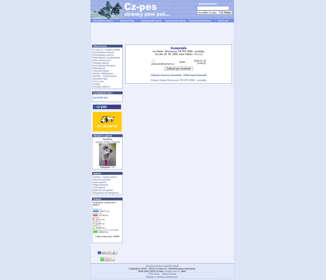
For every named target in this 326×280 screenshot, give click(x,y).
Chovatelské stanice (103, 21)
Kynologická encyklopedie (106, 57)
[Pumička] (107, 165)
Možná (96, 217)
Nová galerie (99, 182)
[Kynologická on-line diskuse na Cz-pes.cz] (107, 107)
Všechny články (101, 71)
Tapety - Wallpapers (103, 73)
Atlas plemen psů (102, 60)
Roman (198, 54)
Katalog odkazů (101, 63)
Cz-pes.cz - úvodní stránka (106, 49)
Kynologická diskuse (175, 21)
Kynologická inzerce (151, 21)
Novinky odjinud (101, 86)
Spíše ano (97, 213)
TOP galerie (99, 187)
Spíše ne (97, 222)
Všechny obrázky (102, 179)
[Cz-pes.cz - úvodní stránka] (128, 9)
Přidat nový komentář (195, 75)
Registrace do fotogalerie (106, 193)
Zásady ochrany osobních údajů (162, 266)
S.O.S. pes (223, 21)
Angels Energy (111, 142)
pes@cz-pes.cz (172, 271)
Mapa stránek (169, 274)
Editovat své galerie (103, 190)
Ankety (96, 84)
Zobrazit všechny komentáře (166, 75)
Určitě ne (97, 226)
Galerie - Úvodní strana (105, 177)
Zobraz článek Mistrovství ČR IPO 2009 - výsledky (179, 80)
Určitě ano (97, 209)
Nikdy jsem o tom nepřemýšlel (106, 230)
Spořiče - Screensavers (105, 76)
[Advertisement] (162, 35)
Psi (113, 167)
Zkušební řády (127, 21)
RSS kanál (153, 274)
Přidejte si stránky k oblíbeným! (162, 277)
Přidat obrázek (100, 185)
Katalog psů (99, 68)
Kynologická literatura (200, 21)
